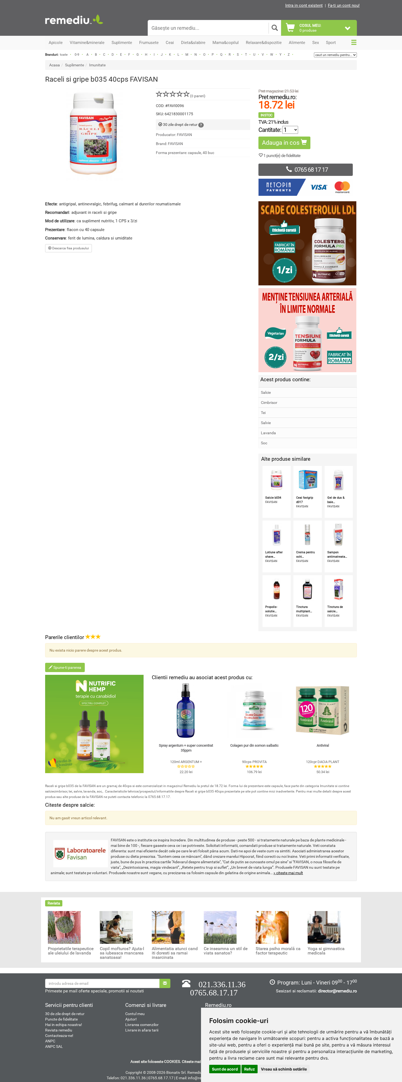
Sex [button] (315, 42)
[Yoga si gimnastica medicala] (324, 927)
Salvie (266, 423)
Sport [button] (331, 42)
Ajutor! (131, 1019)
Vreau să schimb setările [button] (284, 1069)
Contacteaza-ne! (59, 1035)
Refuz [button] (249, 1069)
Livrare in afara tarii (141, 1030)
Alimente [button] (297, 42)
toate (64, 55)
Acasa (54, 65)
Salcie (266, 392)
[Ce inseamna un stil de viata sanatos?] (220, 927)
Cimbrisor (269, 402)
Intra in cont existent (304, 5)
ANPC (50, 1041)
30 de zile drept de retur (65, 1014)
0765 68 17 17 (311, 169)
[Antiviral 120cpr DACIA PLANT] (323, 710)
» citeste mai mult (288, 873)
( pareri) (197, 96)
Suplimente (74, 65)
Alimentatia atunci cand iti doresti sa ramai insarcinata (175, 953)
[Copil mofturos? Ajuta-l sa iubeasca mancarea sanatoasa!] (116, 927)
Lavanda (268, 433)
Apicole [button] (56, 42)
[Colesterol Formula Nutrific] (307, 243)
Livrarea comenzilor (142, 1024)
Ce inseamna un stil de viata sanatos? (225, 951)
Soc (264, 443)
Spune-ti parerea (67, 667)
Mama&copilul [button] (225, 42)
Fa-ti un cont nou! (344, 5)
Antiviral (323, 745)
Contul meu (135, 1014)
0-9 (77, 55)
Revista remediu (58, 1030)
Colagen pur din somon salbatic (254, 745)
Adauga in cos (281, 142)
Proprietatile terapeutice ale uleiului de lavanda (71, 951)
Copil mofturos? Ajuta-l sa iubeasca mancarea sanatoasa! (122, 953)
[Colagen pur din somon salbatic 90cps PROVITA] (254, 710)
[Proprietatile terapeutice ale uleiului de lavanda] (64, 927)
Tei (263, 412)
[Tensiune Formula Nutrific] (307, 330)
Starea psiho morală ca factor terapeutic (278, 951)
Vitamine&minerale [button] (87, 42)
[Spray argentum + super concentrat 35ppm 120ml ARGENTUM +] (186, 710)
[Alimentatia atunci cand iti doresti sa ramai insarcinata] (168, 927)
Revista (54, 903)
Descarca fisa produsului (70, 248)
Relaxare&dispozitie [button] (264, 42)
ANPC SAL (54, 1046)
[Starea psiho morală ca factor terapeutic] (272, 927)
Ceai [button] (170, 42)
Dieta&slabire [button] (193, 42)
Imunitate (97, 65)
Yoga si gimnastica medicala (326, 951)
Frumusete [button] (149, 42)
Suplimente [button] (122, 42)
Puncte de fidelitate (61, 1019)
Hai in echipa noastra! (63, 1024)
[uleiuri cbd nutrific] (94, 724)
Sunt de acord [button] (225, 1069)
